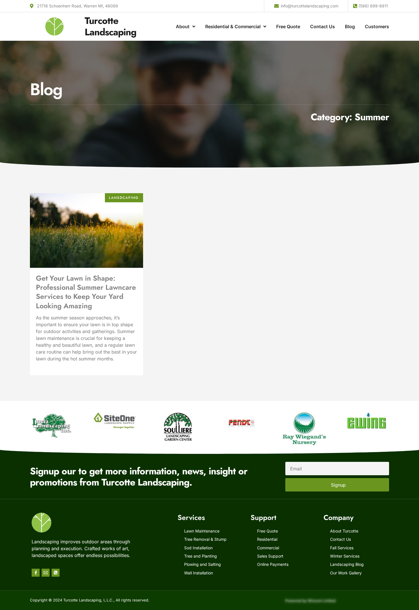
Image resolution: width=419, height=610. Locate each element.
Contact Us (322, 26)
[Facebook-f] (36, 573)
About (183, 26)
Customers (377, 26)
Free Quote (288, 26)
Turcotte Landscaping (110, 26)
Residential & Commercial (233, 26)
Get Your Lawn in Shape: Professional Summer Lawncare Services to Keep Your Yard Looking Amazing (86, 292)
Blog (350, 26)
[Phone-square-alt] (56, 573)
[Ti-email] (46, 573)
